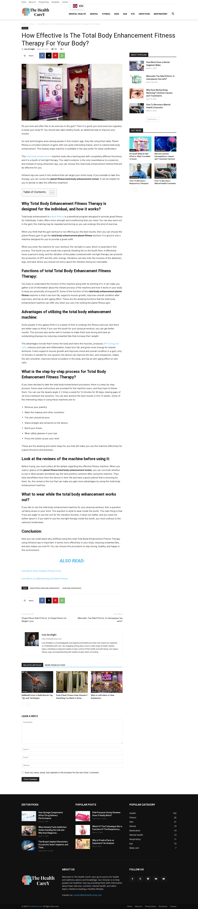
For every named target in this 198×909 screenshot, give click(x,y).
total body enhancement (38, 156)
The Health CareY (35, 906)
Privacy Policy (44, 2)
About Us (32, 2)
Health (132, 150)
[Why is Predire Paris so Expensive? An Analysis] (83, 844)
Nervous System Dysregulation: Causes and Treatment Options (165, 156)
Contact (65, 2)
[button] (172, 14)
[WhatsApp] (62, 55)
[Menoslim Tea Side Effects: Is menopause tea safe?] (136, 80)
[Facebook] (42, 55)
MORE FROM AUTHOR (55, 665)
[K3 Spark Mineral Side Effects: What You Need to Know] (140, 144)
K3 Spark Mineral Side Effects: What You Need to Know (139, 156)
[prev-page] (23, 704)
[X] (49, 55)
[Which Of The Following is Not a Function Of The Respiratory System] (83, 830)
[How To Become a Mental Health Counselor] (136, 108)
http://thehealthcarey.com (52, 639)
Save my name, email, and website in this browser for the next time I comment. (62, 772)
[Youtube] (164, 879)
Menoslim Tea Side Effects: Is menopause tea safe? (100, 619)
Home (24, 2)
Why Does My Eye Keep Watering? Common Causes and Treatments (159, 93)
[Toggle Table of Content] (50, 192)
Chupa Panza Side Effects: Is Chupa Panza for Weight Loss (44, 619)
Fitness (106, 13)
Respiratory (160, 13)
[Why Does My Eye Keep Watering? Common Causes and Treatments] (136, 94)
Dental (94, 13)
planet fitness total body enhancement (44, 588)
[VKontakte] (156, 879)
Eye (133, 13)
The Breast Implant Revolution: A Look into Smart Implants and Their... (53, 845)
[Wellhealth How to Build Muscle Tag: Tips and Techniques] (37, 682)
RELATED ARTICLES (32, 665)
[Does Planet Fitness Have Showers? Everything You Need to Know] (72, 682)
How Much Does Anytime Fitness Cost (41, 571)
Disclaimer (55, 2)
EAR (125, 13)
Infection (144, 13)
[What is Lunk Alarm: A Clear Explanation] (106, 682)
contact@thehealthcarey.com (87, 895)
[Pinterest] (55, 55)
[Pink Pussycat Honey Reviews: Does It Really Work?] (83, 816)
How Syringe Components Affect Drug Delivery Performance (50, 815)
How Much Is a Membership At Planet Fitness (45, 578)
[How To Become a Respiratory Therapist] (140, 171)
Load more (152, 119)
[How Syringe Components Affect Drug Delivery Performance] (29, 816)
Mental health (77, 13)
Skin (116, 13)
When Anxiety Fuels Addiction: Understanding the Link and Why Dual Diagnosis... (52, 830)
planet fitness (57, 216)
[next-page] (28, 704)
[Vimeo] (148, 879)
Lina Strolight (29, 49)
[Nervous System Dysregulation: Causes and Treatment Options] (166, 144)
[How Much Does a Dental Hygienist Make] (136, 66)
